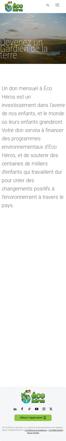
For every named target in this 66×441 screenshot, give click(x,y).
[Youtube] (36, 409)
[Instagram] (43, 409)
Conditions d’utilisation (36, 430)
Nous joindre (33, 432)
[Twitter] (50, 409)
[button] (48, 5)
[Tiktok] (29, 409)
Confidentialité (56, 430)
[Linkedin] (15, 409)
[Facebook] (22, 409)
